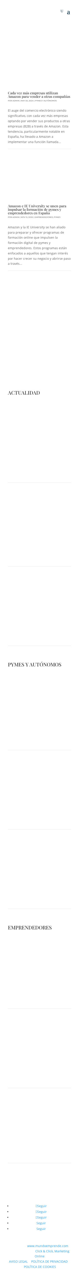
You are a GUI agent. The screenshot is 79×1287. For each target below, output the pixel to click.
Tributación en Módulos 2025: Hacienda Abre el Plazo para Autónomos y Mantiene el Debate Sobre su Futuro (37, 813)
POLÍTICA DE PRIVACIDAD (49, 1261)
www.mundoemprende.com (47, 1246)
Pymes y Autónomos (46, 101)
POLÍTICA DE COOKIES (40, 1267)
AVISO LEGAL (18, 1261)
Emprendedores (44, 217)
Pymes (57, 217)
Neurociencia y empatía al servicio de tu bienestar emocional (33, 1149)
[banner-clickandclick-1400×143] (39, 1194)
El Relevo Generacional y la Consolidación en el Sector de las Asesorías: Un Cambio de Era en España (37, 1072)
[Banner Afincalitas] (39, 28)
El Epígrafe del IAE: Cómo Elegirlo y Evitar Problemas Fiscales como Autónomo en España (35, 893)
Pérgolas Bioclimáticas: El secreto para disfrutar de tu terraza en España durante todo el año (39, 993)
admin (16, 101)
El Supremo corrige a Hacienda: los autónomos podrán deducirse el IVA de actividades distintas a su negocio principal (39, 630)
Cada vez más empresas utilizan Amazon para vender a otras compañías (39, 95)
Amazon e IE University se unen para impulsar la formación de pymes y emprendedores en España (37, 209)
